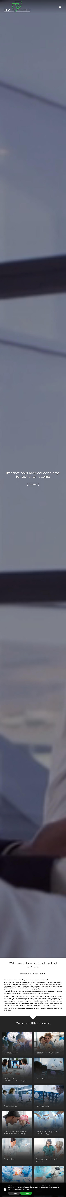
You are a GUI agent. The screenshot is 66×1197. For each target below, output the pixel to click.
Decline (15, 1193)
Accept (27, 1193)
